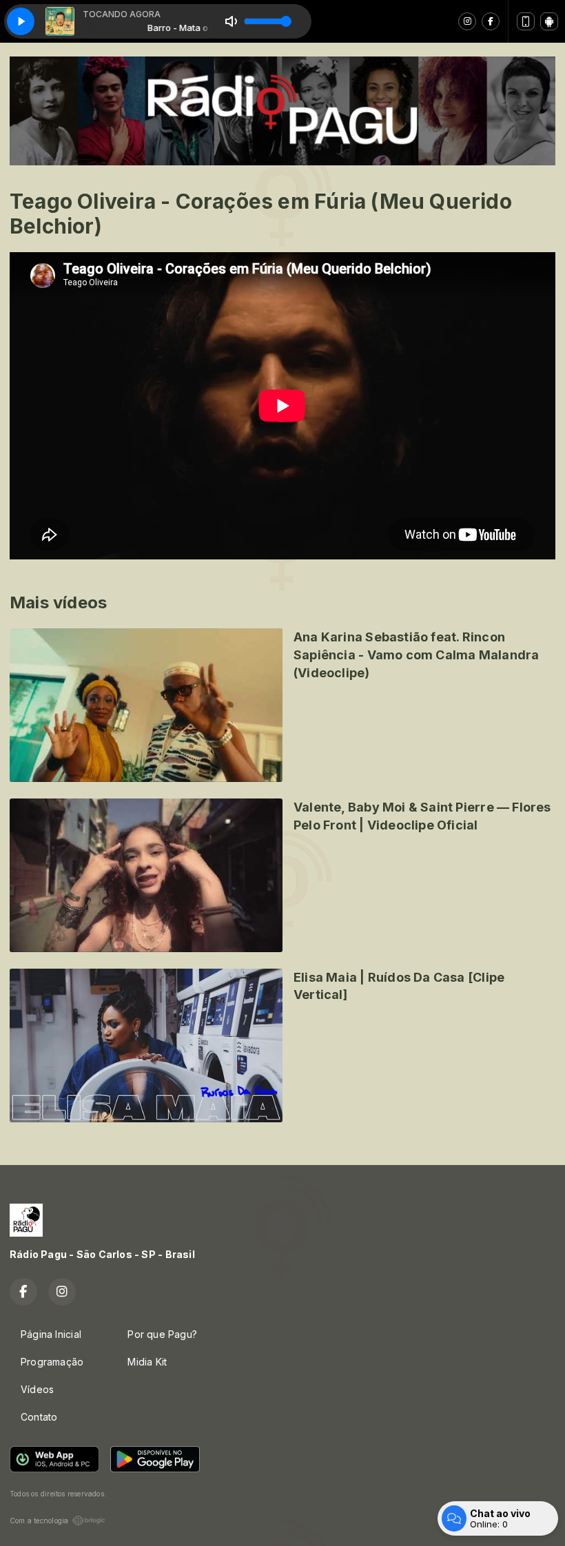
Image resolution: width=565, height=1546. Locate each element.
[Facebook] (491, 21)
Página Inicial (51, 1334)
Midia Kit (147, 1362)
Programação (52, 1362)
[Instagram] (467, 21)
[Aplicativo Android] (549, 21)
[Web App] (526, 21)
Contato (39, 1417)
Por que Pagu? (162, 1334)
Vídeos (37, 1389)
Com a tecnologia (39, 1520)
